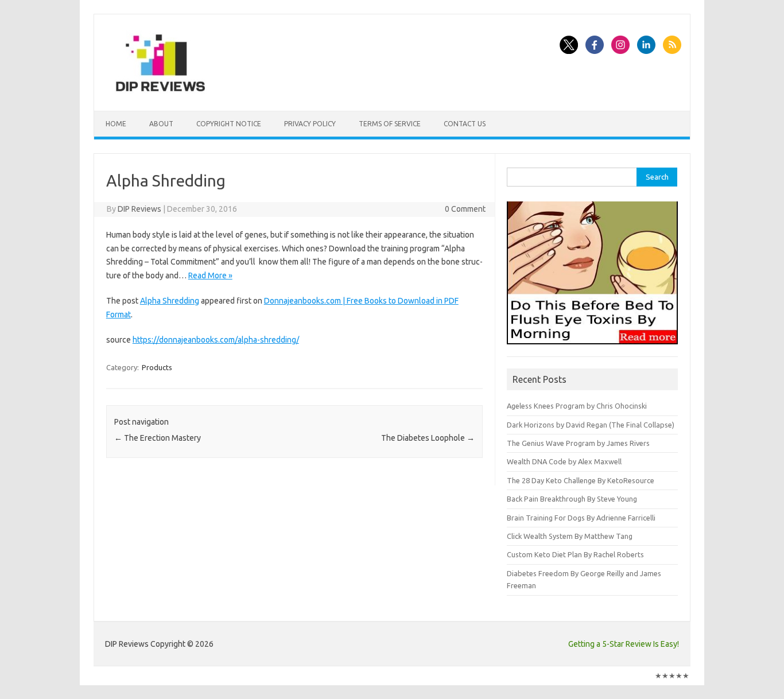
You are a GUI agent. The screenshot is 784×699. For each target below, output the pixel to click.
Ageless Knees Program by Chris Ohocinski (577, 406)
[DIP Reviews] (159, 91)
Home (116, 123)
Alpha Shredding (169, 300)
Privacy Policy (310, 123)
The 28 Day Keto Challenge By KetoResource (580, 480)
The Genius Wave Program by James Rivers (578, 443)
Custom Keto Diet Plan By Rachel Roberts (575, 554)
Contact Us (465, 123)
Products (157, 367)
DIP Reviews (139, 208)
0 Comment (465, 208)
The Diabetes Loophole (428, 437)
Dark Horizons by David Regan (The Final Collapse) (590, 425)
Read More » (210, 275)
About (161, 123)
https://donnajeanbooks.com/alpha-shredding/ (216, 339)
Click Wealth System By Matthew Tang (569, 536)
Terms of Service (390, 123)
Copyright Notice (228, 123)
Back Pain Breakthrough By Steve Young (572, 499)
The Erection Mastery (157, 437)
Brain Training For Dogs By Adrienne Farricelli (581, 518)
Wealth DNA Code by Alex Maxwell (564, 461)
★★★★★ (672, 675)
